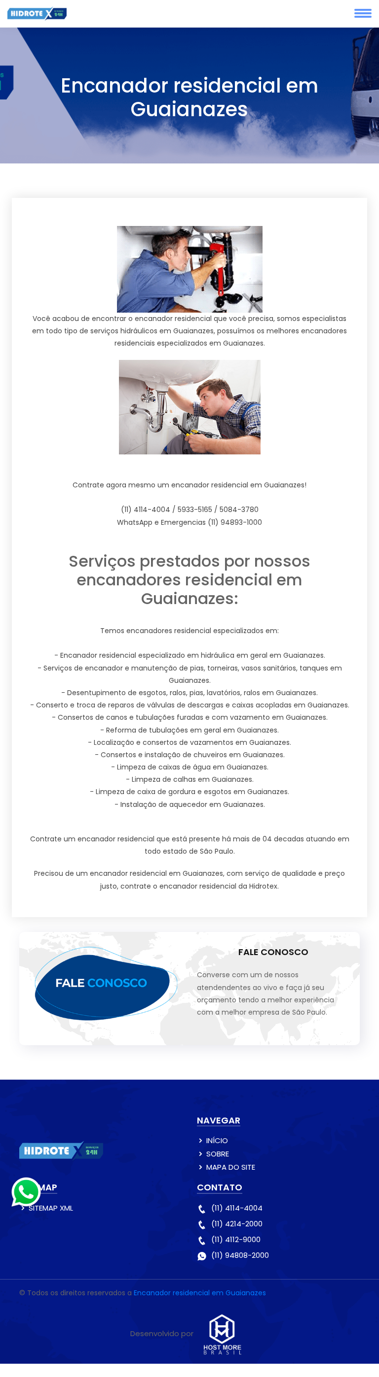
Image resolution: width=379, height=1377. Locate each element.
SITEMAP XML (51, 1208)
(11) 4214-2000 (237, 1223)
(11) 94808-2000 (240, 1255)
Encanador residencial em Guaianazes (200, 1293)
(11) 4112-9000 (236, 1239)
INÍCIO (217, 1140)
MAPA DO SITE (230, 1167)
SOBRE (217, 1154)
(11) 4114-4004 (237, 1208)
